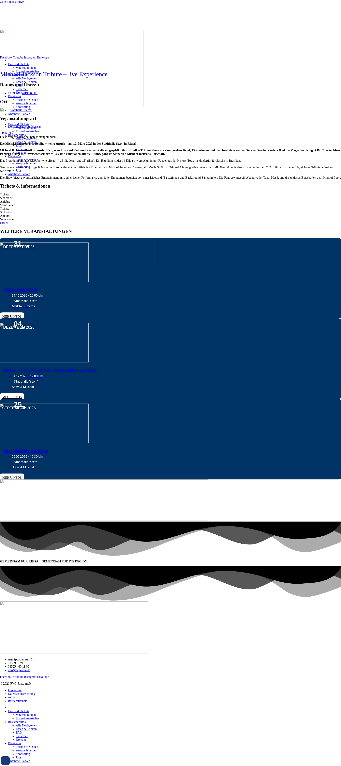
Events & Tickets (18, 64)
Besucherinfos (17, 135)
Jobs (18, 170)
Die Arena (14, 96)
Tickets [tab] (4, 194)
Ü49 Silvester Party (21, 290)
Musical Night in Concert (26, 451)
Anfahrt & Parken (19, 114)
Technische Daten (27, 99)
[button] (5, 760)
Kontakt (21, 739)
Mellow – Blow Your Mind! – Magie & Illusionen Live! (51, 370)
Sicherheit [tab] (6, 198)
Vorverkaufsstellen (27, 131)
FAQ (19, 145)
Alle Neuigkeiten (26, 78)
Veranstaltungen (26, 67)
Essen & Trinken (26, 82)
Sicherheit (22, 89)
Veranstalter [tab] (7, 205)
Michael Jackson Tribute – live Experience (54, 74)
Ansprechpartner (26, 103)
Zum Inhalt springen (12, 1)
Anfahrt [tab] (5, 201)
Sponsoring (23, 106)
